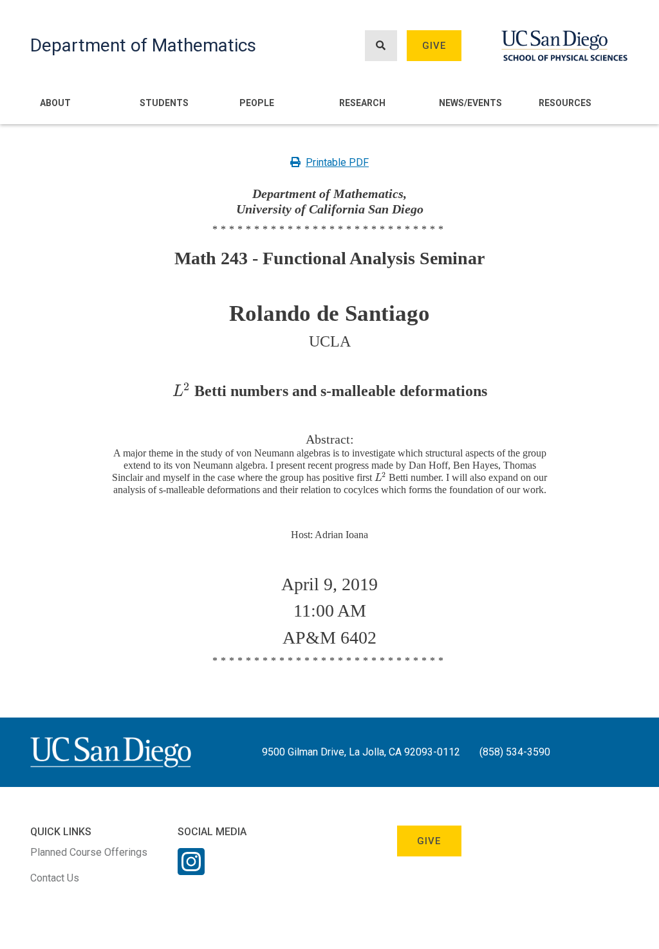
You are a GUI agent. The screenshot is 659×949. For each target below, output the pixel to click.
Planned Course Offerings (88, 852)
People (256, 103)
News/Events (470, 103)
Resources (565, 103)
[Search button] (381, 46)
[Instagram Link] (191, 870)
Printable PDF (337, 162)
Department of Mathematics (143, 45)
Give (434, 45)
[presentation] (181, 391)
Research (362, 103)
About (55, 103)
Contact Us (54, 878)
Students (164, 103)
